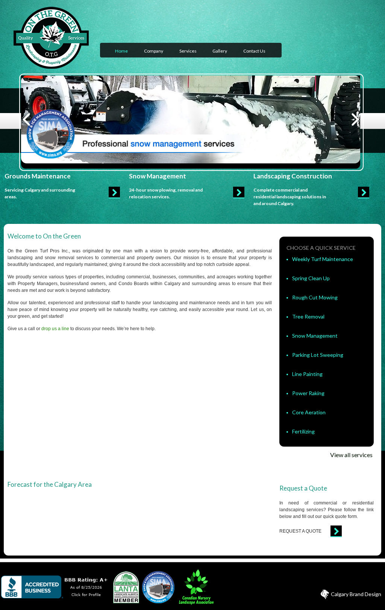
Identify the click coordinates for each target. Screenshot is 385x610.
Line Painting (307, 374)
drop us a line (55, 328)
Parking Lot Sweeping (317, 355)
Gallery (219, 51)
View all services (351, 454)
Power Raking (308, 393)
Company (153, 51)
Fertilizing (303, 431)
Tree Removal (308, 316)
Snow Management (315, 335)
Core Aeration (309, 412)
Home (121, 51)
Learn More (114, 192)
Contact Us (254, 51)
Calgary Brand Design (356, 594)
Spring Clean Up (311, 278)
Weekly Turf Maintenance (322, 259)
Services (188, 51)
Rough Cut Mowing (315, 297)
